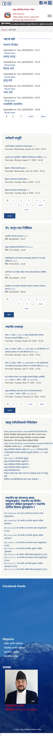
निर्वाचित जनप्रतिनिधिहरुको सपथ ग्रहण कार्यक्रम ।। (22, 479)
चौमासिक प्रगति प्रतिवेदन (15, 648)
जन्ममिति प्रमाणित (12, 104)
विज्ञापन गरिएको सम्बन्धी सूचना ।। (16, 168)
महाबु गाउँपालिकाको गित (12, 470)
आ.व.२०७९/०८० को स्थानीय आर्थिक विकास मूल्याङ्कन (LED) (25, 554)
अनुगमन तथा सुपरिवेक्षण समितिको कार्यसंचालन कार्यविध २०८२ (26, 157)
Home (4, 30)
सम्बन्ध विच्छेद (10, 44)
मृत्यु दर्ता (7, 80)
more (9, 216)
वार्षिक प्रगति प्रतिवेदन (13, 643)
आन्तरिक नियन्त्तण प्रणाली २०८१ (16, 236)
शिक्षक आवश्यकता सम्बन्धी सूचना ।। (17, 179)
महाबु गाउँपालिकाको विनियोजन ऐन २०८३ (18, 247)
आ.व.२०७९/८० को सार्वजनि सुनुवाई (16, 458)
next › (31, 116)
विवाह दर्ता (8, 68)
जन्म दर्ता (8, 92)
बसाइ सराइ (9, 56)
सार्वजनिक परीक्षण (11, 656)
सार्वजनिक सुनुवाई (11, 652)
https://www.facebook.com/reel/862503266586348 (25, 431)
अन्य (8, 315)
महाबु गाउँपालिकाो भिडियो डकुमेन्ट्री (16, 461)
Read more (9, 53)
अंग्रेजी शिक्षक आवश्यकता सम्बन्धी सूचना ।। (20, 146)
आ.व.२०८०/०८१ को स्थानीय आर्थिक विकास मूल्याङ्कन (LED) (25, 569)
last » (43, 116)
